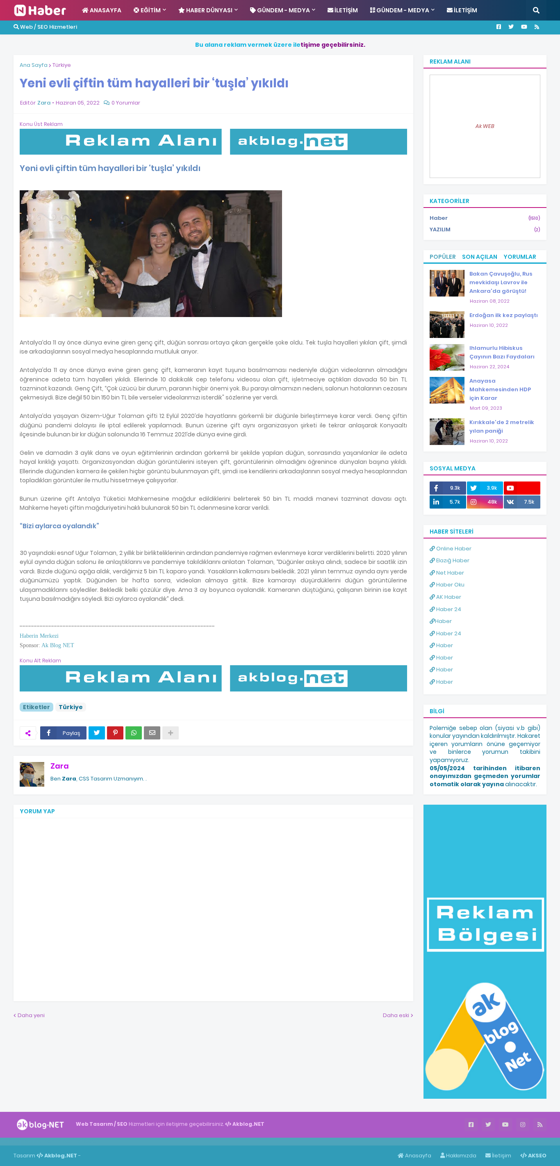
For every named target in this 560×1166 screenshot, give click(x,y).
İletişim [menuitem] (345, 10)
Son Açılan (479, 257)
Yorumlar (519, 257)
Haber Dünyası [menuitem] (208, 10)
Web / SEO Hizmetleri (48, 27)
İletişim (501, 1155)
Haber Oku (449, 585)
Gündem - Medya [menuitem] (283, 10)
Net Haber (449, 573)
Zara (59, 766)
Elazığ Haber (452, 560)
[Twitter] (97, 732)
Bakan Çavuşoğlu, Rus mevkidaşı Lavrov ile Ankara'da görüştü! (501, 282)
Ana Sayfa (34, 65)
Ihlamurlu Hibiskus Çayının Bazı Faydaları (502, 352)
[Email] (152, 732)
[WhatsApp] (133, 732)
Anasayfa (417, 1155)
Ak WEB (485, 126)
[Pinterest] (115, 732)
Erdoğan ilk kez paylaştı (503, 315)
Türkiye (61, 65)
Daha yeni (31, 1015)
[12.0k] (522, 488)
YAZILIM (485, 229)
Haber (485, 218)
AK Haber (448, 597)
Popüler (443, 257)
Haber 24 (448, 609)
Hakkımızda (460, 1155)
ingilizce (85, 1141)
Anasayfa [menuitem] (105, 10)
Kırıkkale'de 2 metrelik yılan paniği (501, 426)
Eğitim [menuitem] (150, 10)
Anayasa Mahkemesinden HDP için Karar (500, 389)
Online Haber (453, 548)
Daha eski (396, 1015)
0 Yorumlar (126, 103)
